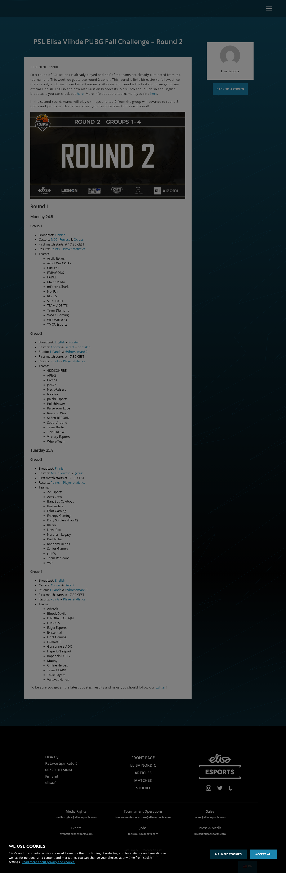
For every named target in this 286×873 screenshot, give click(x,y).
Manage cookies (228, 854)
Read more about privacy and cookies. (48, 862)
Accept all (263, 854)
